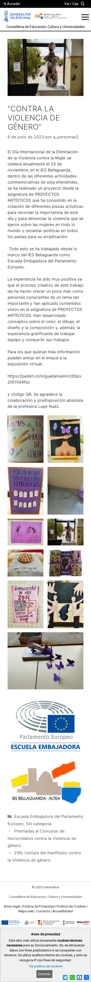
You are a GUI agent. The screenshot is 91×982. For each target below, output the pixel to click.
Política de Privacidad (38, 906)
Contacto (43, 911)
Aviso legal (12, 906)
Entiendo (44, 974)
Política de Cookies (71, 906)
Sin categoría (38, 823)
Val (66, 4)
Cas (75, 4)
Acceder (13, 4)
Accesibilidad (63, 911)
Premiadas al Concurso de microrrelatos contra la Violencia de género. (42, 838)
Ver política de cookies (45, 966)
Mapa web (26, 911)
